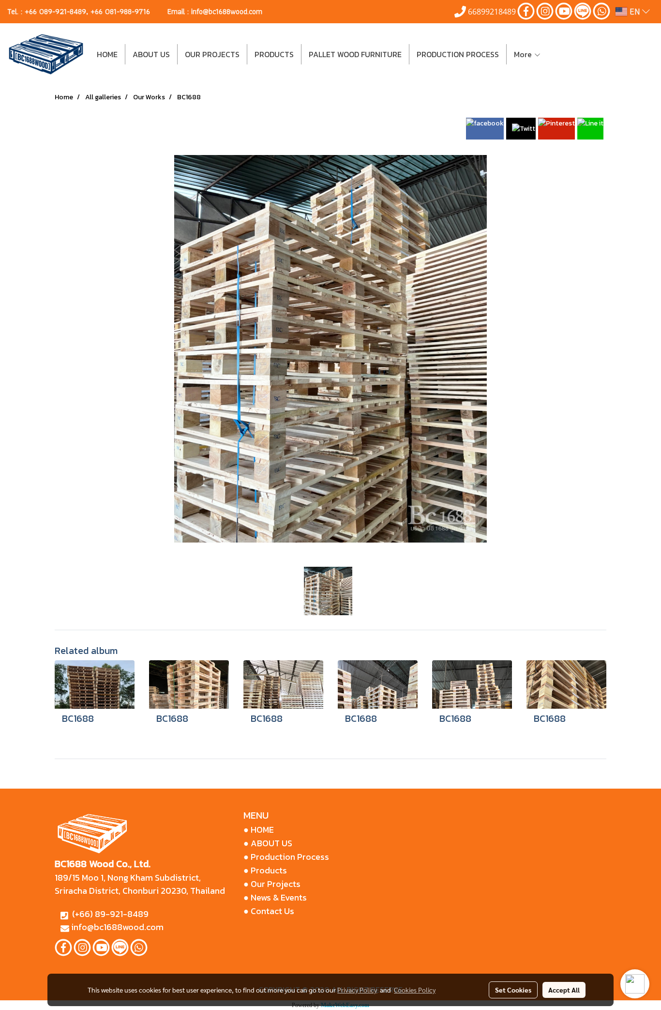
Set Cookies (513, 989)
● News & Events (275, 897)
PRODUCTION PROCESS (458, 54)
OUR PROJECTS (212, 54)
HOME (107, 54)
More (524, 54)
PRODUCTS (274, 54)
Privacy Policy (357, 989)
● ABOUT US (267, 843)
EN (634, 11)
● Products (265, 870)
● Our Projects (271, 883)
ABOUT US (151, 54)
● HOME (258, 829)
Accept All (564, 989)
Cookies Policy (415, 989)
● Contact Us (268, 910)
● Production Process (286, 856)
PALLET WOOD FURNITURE (355, 54)
